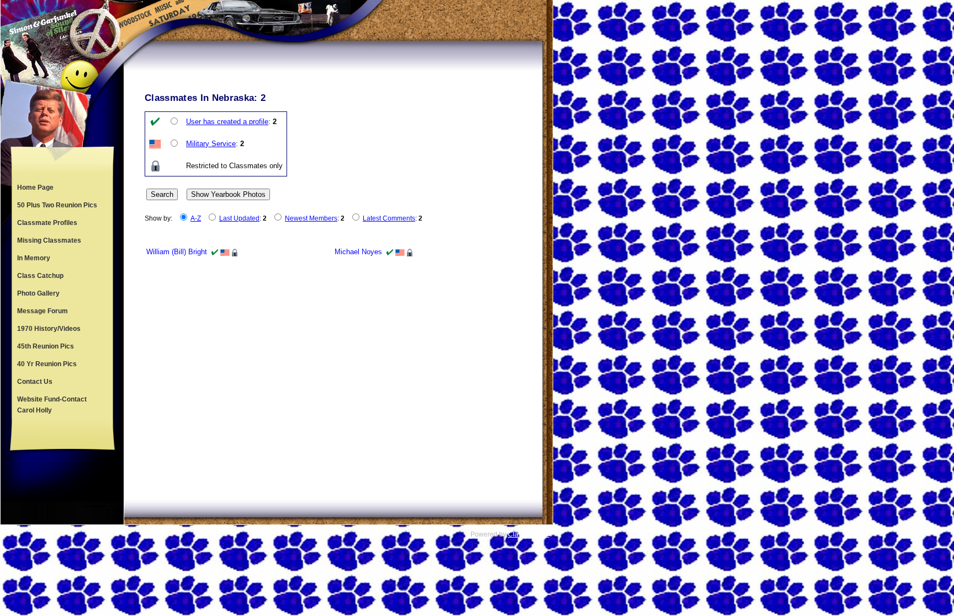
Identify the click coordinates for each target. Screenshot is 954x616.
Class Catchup (40, 276)
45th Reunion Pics (45, 346)
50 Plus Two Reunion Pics (57, 205)
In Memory (33, 258)
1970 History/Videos (49, 329)
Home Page (35, 187)
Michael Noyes (358, 252)
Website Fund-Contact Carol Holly (52, 404)
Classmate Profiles (47, 223)
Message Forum (42, 311)
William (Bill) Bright (176, 252)
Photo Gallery (38, 293)
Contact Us (34, 381)
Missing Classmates (49, 240)
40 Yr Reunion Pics (47, 364)
